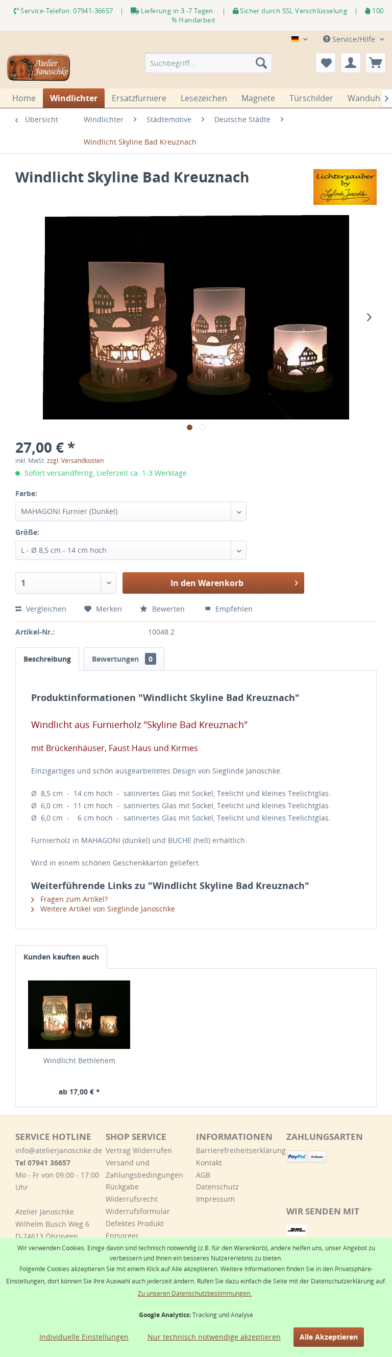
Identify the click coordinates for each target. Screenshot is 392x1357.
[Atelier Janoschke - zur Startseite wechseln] (39, 68)
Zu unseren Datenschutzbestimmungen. (195, 1293)
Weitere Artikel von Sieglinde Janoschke (106, 909)
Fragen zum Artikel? (73, 899)
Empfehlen (233, 609)
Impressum (215, 1199)
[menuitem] (209, 63)
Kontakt (209, 1162)
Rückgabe (122, 1186)
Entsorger (122, 1236)
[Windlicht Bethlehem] (79, 1014)
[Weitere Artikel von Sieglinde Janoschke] (345, 187)
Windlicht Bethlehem (79, 1060)
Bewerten (168, 609)
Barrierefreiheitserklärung (238, 1150)
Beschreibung (47, 659)
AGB (203, 1175)
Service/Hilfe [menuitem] (353, 39)
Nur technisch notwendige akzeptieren (214, 1337)
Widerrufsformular (138, 1211)
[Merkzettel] (325, 63)
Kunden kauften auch (61, 957)
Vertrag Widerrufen (139, 1150)
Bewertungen (122, 659)
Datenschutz (217, 1186)
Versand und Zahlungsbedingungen (144, 1169)
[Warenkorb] (375, 63)
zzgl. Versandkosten (75, 460)
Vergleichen (45, 609)
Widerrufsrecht (132, 1199)
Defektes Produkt (135, 1223)
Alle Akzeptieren (329, 1337)
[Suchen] (261, 63)
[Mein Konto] (350, 63)
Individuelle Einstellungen (84, 1337)
